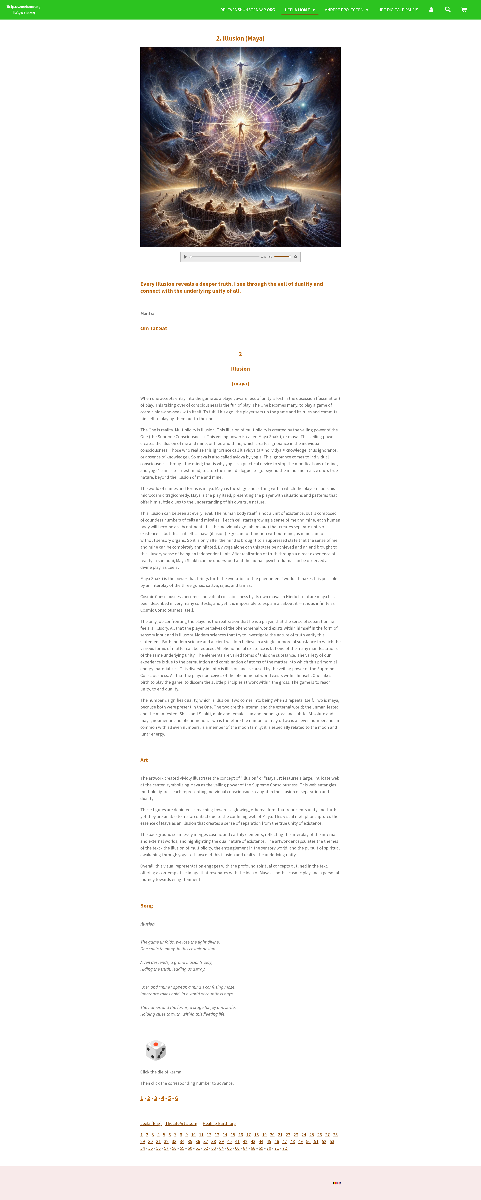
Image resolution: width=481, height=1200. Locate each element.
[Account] (431, 9)
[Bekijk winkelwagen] (464, 9)
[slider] (224, 257)
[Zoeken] (448, 9)
